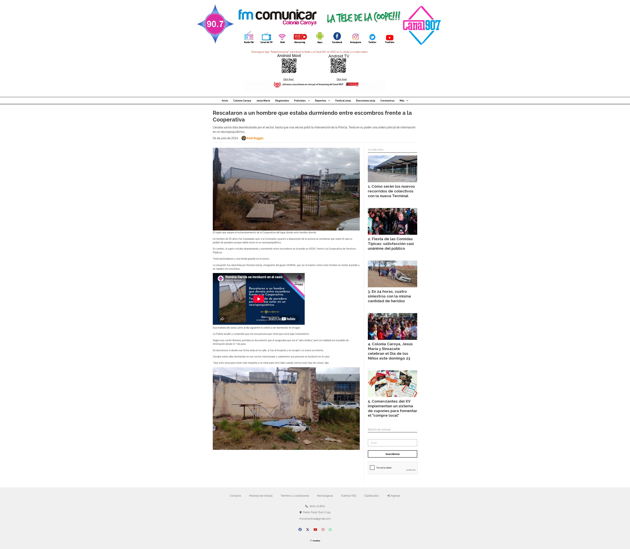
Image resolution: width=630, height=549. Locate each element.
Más (402, 100)
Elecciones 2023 (365, 100)
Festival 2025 (343, 100)
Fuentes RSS (348, 495)
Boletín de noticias (379, 429)
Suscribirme (393, 454)
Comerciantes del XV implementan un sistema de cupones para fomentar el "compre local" (392, 408)
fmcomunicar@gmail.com (315, 518)
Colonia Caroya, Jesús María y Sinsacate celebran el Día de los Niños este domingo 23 (390, 351)
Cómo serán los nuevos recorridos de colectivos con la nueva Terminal (391, 191)
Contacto (235, 495)
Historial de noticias (261, 495)
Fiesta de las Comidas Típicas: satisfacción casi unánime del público (391, 244)
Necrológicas (325, 495)
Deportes (320, 100)
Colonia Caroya (242, 100)
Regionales (282, 100)
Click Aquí (288, 79)
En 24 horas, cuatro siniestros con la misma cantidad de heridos (389, 296)
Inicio (225, 100)
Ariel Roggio (255, 138)
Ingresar (395, 495)
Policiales (300, 100)
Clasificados (371, 495)
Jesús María (263, 100)
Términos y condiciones (295, 495)
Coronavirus (387, 100)
